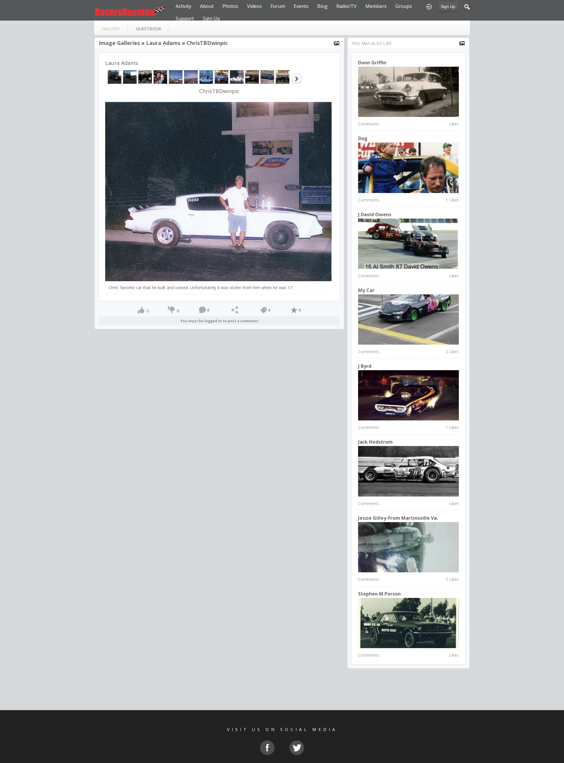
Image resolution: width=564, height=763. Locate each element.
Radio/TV (346, 6)
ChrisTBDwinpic (207, 42)
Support (185, 18)
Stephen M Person (379, 594)
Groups (403, 6)
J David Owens (374, 214)
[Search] (467, 6)
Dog (362, 138)
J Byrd (364, 366)
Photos (230, 6)
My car (366, 290)
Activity (183, 6)
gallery (111, 28)
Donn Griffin (372, 62)
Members (376, 6)
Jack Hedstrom (375, 442)
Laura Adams (163, 42)
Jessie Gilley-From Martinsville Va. (398, 518)
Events (301, 6)
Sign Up (448, 6)
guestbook (148, 28)
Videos (254, 6)
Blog (322, 6)
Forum (278, 6)
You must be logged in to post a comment (219, 320)
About (207, 6)
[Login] (429, 6)
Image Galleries (119, 42)
